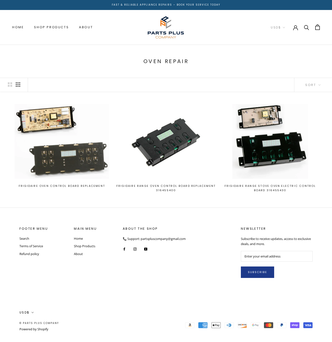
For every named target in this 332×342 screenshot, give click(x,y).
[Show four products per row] (18, 84)
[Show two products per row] (10, 84)
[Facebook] (124, 248)
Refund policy (29, 254)
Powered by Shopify (33, 329)
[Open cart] (317, 27)
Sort (311, 85)
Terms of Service (31, 246)
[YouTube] (145, 248)
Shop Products (51, 27)
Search (24, 238)
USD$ (276, 27)
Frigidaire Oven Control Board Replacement (62, 186)
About (86, 27)
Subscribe (257, 272)
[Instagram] (135, 248)
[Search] (306, 27)
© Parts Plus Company (39, 323)
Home (18, 27)
